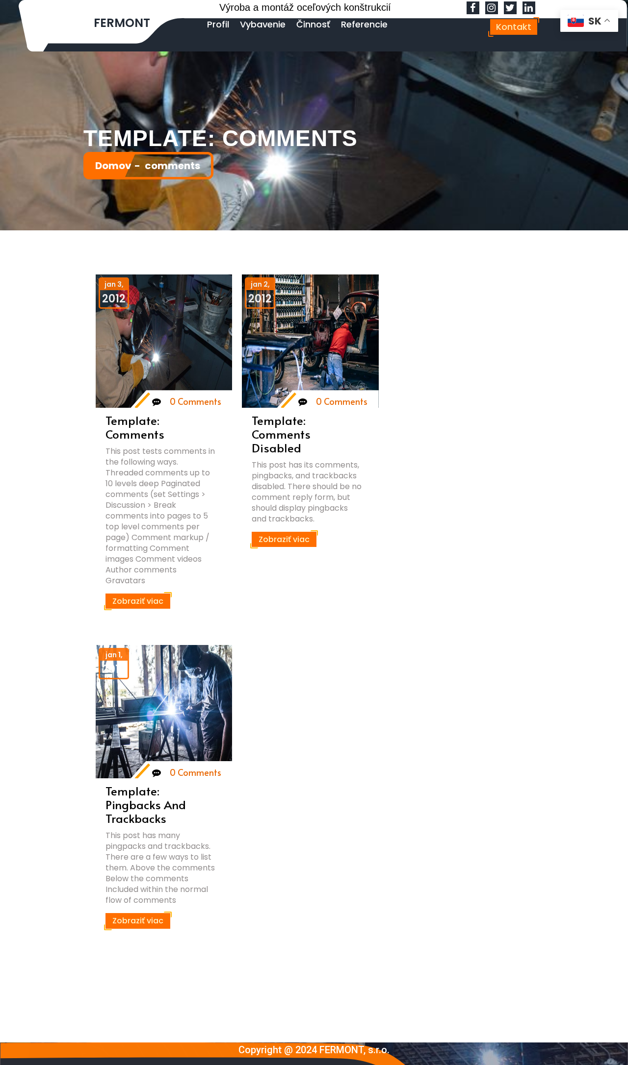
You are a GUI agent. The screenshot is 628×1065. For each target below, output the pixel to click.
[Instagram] (491, 8)
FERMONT (122, 23)
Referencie (364, 24)
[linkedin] (529, 8)
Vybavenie (263, 24)
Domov (113, 166)
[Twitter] (510, 8)
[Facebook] (473, 8)
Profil (218, 24)
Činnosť (313, 24)
